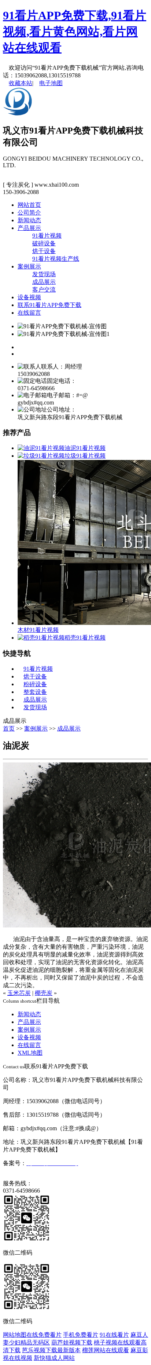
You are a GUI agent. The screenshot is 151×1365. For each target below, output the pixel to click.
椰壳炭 (43, 993)
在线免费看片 (44, 1335)
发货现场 (44, 274)
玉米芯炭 (19, 993)
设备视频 (29, 297)
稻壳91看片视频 (85, 637)
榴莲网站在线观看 (105, 1350)
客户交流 (44, 289)
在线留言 (29, 313)
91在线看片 (114, 1335)
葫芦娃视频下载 (71, 1342)
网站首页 (29, 205)
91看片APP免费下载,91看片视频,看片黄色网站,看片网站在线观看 (74, 31)
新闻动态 (29, 220)
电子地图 (51, 83)
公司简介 (29, 212)
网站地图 (14, 1335)
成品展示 (44, 282)
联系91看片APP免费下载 (49, 305)
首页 (9, 728)
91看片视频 (47, 236)
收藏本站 (20, 83)
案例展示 (29, 266)
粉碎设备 (35, 684)
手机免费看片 (80, 1335)
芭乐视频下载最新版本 (51, 1350)
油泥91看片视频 (85, 448)
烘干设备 (44, 251)
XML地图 (30, 1053)
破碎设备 (44, 243)
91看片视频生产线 (55, 259)
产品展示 (29, 228)
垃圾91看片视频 (85, 456)
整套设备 (35, 692)
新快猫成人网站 (54, 1358)
